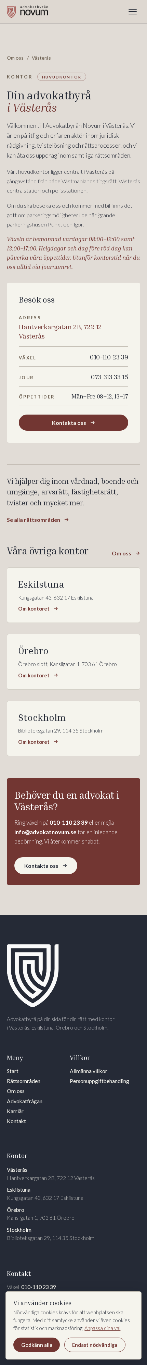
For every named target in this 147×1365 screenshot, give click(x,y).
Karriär (15, 1111)
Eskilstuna (45, 1193)
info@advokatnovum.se (45, 832)
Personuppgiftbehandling (99, 1081)
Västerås (51, 1174)
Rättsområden (23, 1081)
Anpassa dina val (102, 1328)
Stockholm (50, 1234)
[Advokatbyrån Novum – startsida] (27, 11)
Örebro (41, 1214)
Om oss (15, 58)
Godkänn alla (36, 1345)
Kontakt (16, 1121)
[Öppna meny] (132, 11)
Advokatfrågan (24, 1101)
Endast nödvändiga (94, 1345)
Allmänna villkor (88, 1071)
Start (12, 1071)
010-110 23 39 (69, 822)
